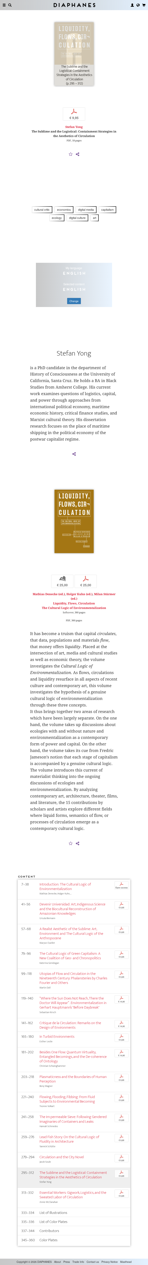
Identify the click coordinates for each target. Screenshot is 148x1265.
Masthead (126, 1262)
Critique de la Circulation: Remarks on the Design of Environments (70, 1025)
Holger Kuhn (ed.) (79, 594)
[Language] (138, 5)
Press (66, 1262)
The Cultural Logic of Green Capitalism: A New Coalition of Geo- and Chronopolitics (70, 955)
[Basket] (143, 5)
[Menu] (4, 5)
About (57, 1262)
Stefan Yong (74, 127)
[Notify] (71, 154)
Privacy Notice (109, 1262)
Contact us (93, 1262)
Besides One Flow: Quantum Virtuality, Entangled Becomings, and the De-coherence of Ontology (73, 1056)
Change (74, 301)
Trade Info (78, 1262)
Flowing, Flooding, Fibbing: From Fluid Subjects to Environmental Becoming (67, 1099)
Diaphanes (74, 5)
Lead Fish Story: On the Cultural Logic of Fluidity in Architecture (69, 1139)
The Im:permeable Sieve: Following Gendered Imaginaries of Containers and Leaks (73, 1119)
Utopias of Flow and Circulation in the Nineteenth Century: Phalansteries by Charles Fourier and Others (73, 978)
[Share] (77, 154)
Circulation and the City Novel (62, 1157)
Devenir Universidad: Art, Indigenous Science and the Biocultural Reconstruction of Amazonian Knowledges (72, 908)
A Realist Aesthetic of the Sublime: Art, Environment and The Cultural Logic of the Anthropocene (71, 933)
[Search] (10, 5)
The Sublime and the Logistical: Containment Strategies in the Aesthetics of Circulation (73, 1174)
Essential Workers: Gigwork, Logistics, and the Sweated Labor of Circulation (73, 1194)
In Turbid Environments (57, 1036)
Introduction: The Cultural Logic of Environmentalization (65, 886)
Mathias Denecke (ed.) (49, 594)
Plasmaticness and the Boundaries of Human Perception (73, 1079)
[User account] (132, 5)
